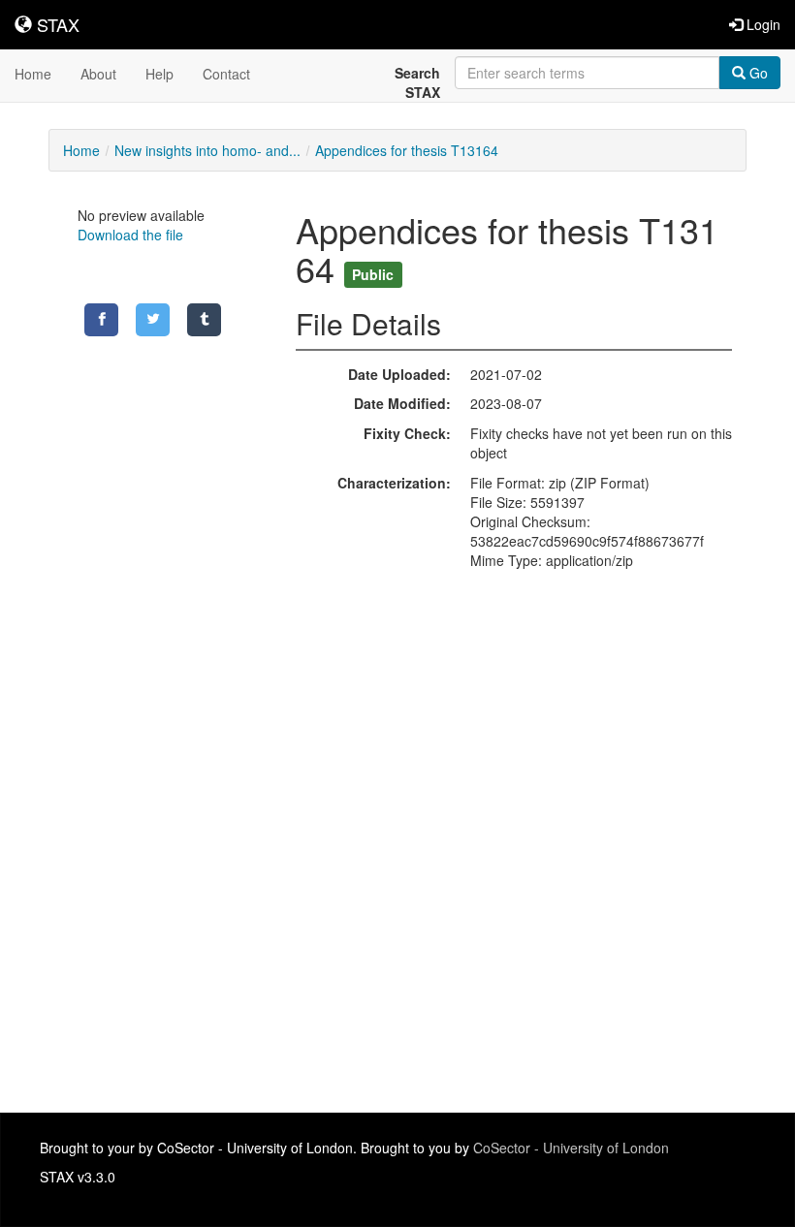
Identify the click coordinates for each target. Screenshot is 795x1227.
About (98, 73)
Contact (226, 73)
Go (757, 72)
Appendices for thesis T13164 (406, 150)
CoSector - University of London (571, 1147)
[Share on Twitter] (153, 319)
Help (159, 73)
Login (761, 24)
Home (33, 73)
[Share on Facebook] (101, 319)
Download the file (130, 234)
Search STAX (417, 82)
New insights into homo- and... (207, 150)
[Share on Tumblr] (204, 319)
